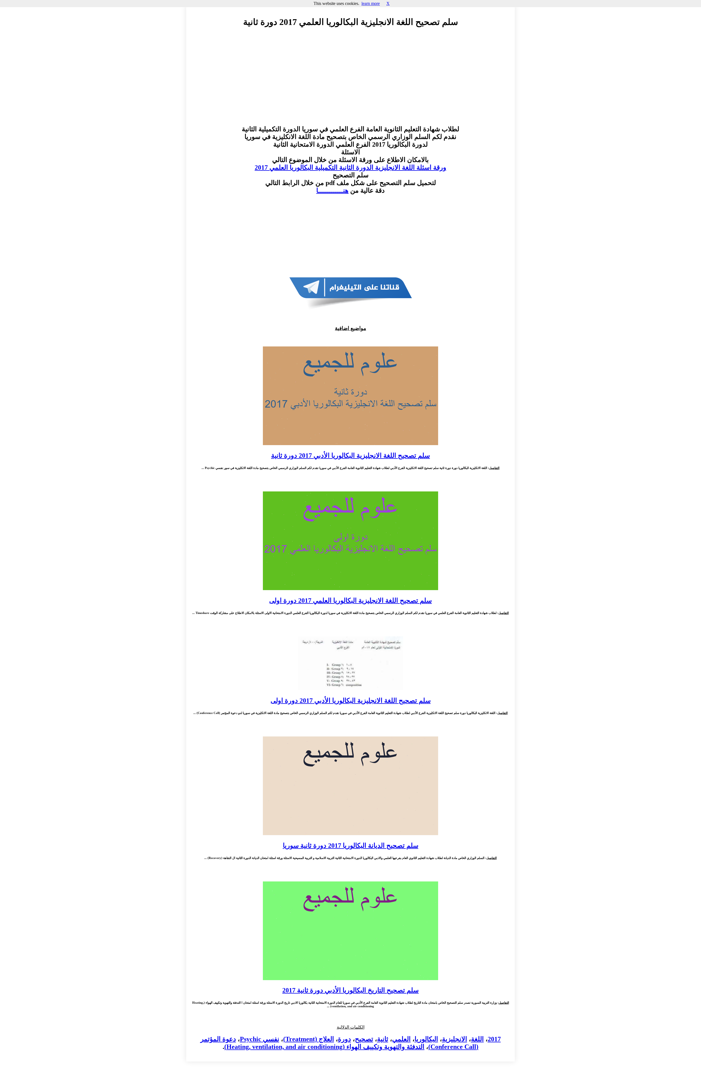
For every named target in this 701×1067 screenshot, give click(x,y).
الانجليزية (454, 1039)
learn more (370, 3)
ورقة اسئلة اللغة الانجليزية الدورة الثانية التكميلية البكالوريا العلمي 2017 (350, 167)
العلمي (401, 1039)
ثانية (382, 1039)
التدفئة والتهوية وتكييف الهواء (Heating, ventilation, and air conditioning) (324, 1046)
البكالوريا (426, 1039)
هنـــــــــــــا (332, 190)
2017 (494, 1039)
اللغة (477, 1039)
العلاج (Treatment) (308, 1039)
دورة (344, 1039)
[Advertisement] (350, 81)
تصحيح (364, 1039)
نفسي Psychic (259, 1039)
